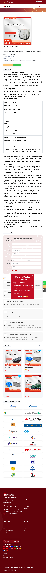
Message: (10, 267)
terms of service (27, 504)
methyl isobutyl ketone (8, 530)
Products (10, 10)
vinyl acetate (6, 523)
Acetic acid (7, 367)
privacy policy (26, 506)
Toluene (25, 530)
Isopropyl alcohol (29, 393)
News (25, 501)
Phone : (10, 250)
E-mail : (10, 247)
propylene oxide (29, 367)
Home (5, 10)
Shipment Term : (9, 260)
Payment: (8, 263)
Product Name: (9, 253)
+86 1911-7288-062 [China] (10, 2)
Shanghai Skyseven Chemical (19, 567)
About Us (25, 497)
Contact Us (26, 499)
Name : (10, 243)
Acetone (5, 528)
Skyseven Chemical (27, 508)
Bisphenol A (26, 523)
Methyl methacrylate (7, 532)
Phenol (4, 526)
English (29, 1)
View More (39, 345)
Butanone (7, 393)
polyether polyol (27, 528)
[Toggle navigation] (42, 6)
